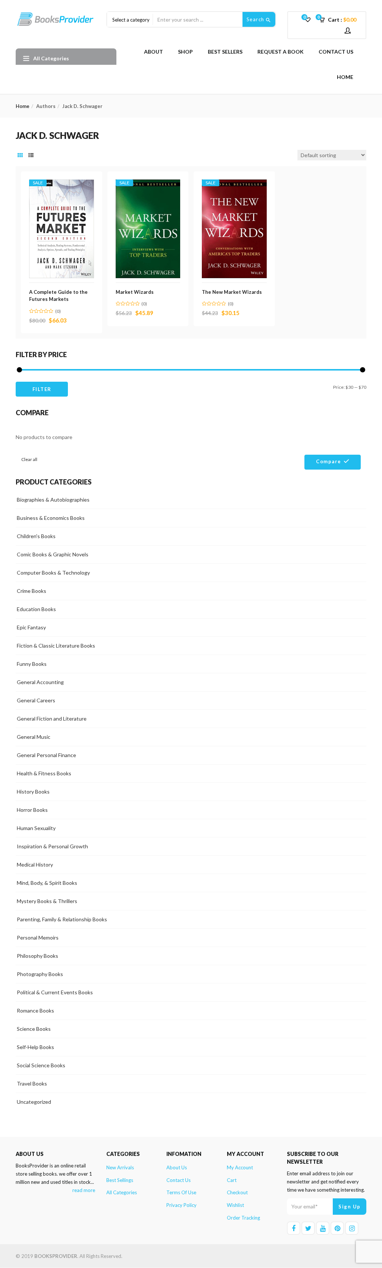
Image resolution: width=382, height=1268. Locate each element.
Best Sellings (119, 1180)
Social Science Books (41, 1065)
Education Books (36, 609)
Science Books (34, 1029)
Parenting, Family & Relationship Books (62, 919)
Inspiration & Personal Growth (52, 846)
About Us (176, 1167)
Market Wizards (135, 292)
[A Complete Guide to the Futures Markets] (61, 184)
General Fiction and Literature (52, 718)
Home (345, 77)
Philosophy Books (37, 956)
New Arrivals (120, 1167)
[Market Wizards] (148, 184)
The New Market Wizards (232, 292)
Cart (232, 1180)
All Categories (121, 1192)
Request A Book (280, 51)
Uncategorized (34, 1102)
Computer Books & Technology (53, 572)
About (153, 51)
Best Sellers (225, 51)
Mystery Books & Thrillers (47, 901)
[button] (340, 19)
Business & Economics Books (51, 518)
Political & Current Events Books (55, 992)
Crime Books (31, 591)
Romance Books (35, 1010)
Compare (328, 461)
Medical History (35, 864)
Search (256, 19)
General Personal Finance (46, 755)
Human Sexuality (36, 828)
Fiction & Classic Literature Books (56, 645)
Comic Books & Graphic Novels (52, 554)
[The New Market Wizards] (234, 184)
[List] (30, 155)
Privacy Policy (181, 1205)
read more (83, 1190)
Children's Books (36, 536)
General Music (33, 737)
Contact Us (336, 51)
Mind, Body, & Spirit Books (47, 883)
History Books (33, 791)
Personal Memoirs (38, 937)
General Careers (36, 700)
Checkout (237, 1192)
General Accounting (40, 682)
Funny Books (32, 664)
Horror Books (32, 810)
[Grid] (20, 155)
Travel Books (32, 1083)
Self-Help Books (35, 1047)
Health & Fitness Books (44, 773)
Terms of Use (181, 1192)
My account (240, 1167)
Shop (185, 51)
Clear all (29, 459)
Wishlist (235, 1205)
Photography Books (40, 974)
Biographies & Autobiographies (53, 499)
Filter (41, 389)
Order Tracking (243, 1218)
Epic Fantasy (31, 627)
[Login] (349, 30)
